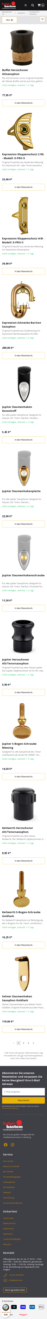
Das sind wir (8, 1161)
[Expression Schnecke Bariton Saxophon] (23, 300)
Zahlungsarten (9, 1182)
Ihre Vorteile (8, 1171)
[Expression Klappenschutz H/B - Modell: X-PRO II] (23, 215)
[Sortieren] (42, 19)
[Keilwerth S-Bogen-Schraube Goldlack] (23, 889)
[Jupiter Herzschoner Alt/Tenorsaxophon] (23, 637)
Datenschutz (8, 1228)
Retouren (7, 1244)
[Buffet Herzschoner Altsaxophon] (23, 47)
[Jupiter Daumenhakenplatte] (23, 468)
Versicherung (8, 1197)
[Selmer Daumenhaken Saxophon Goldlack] (23, 973)
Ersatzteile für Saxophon (34, 13)
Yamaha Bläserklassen (12, 1203)
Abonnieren (23, 1100)
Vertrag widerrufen (15, 1290)
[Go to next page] (33, 1043)
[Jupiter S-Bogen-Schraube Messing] (23, 721)
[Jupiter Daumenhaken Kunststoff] (23, 384)
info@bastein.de (15, 1280)
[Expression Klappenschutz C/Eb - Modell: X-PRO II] (23, 131)
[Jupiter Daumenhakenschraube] (23, 552)
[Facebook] (5, 1144)
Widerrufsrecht (9, 1223)
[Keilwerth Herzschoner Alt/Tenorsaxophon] (23, 805)
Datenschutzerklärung (10, 1108)
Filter (8, 20)
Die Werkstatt (9, 1187)
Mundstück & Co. (7, 13)
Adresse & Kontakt (11, 1166)
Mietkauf (7, 1192)
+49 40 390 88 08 (16, 1275)
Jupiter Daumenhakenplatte (21, 491)
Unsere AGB (8, 1218)
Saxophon (21, 13)
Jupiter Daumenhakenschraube (23, 575)
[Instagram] (12, 1144)
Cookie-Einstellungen (12, 1239)
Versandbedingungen (12, 1177)
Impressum (8, 1234)
